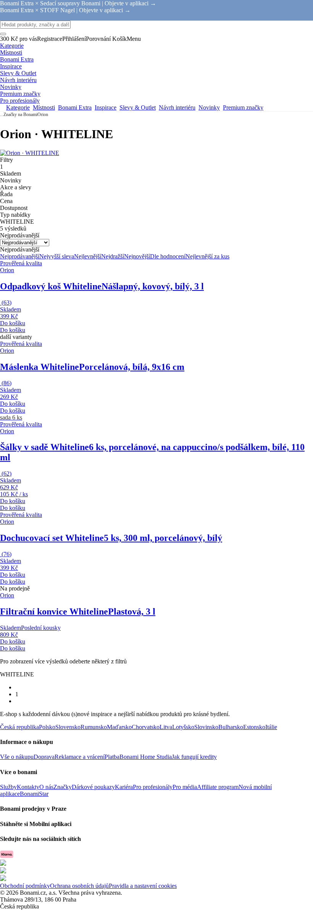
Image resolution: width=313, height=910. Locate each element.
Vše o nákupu (17, 756)
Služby (8, 787)
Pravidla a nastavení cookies (143, 886)
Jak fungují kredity (194, 756)
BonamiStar (34, 794)
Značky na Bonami (20, 114)
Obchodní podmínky (25, 886)
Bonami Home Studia (145, 756)
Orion (42, 114)
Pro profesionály (153, 787)
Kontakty (28, 787)
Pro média (185, 787)
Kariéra (124, 787)
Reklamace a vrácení (80, 756)
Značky (62, 787)
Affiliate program (218, 787)
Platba (112, 756)
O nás (46, 787)
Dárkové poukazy (93, 787)
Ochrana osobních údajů (79, 886)
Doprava (44, 756)
